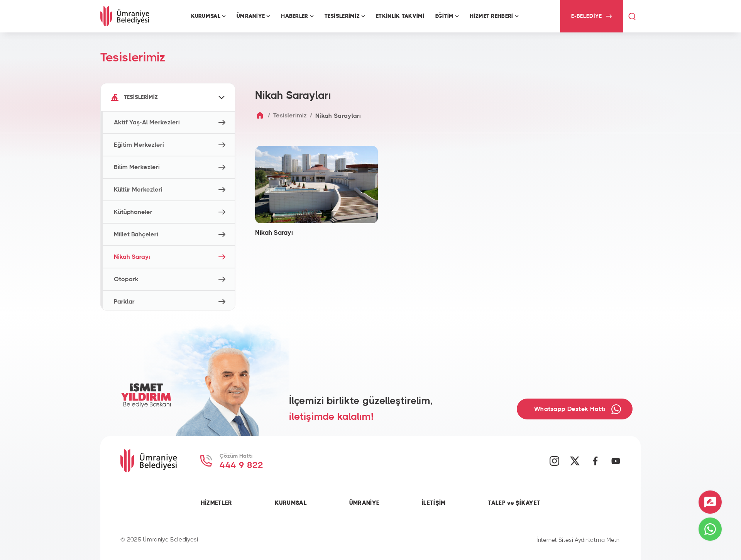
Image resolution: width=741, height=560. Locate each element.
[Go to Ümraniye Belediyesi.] (260, 115)
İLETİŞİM (433, 503)
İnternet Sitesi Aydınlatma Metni (578, 540)
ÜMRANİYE (364, 503)
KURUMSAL (291, 503)
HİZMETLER (216, 503)
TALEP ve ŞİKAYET (514, 503)
